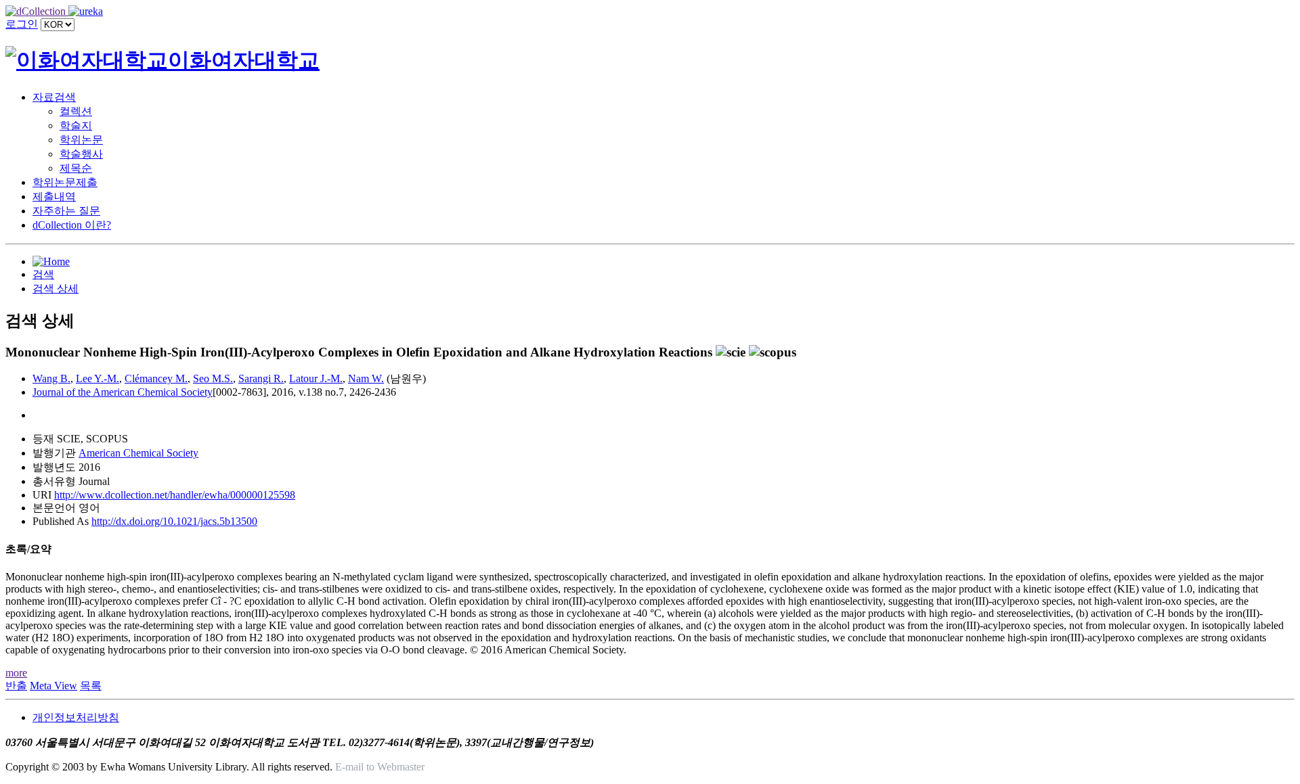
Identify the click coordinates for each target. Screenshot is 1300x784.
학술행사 (81, 154)
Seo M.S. (213, 378)
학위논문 (81, 139)
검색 (43, 274)
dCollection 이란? (71, 225)
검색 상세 (55, 288)
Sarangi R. (261, 378)
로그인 (21, 24)
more (16, 672)
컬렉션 (76, 111)
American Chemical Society (138, 453)
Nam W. (366, 378)
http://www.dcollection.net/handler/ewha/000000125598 (174, 495)
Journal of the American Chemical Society (122, 392)
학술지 (76, 125)
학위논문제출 (65, 182)
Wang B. (51, 378)
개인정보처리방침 (75, 717)
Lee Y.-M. (97, 378)
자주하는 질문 (66, 210)
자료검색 (54, 97)
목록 (91, 685)
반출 (16, 685)
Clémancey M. (156, 378)
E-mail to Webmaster (380, 767)
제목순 (76, 168)
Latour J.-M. (316, 378)
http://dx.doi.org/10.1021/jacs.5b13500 (174, 521)
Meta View (53, 685)
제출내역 (54, 196)
